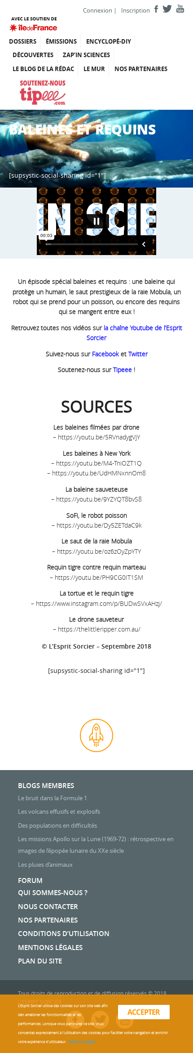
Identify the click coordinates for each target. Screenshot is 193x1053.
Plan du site (40, 961)
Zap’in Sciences (86, 55)
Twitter (138, 354)
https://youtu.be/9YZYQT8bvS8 (99, 499)
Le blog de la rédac (43, 69)
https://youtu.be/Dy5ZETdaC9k (99, 525)
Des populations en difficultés (57, 825)
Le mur (94, 69)
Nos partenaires (140, 69)
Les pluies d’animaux (45, 864)
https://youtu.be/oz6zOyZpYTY (99, 551)
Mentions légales (50, 947)
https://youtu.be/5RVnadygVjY (99, 437)
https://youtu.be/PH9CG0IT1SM (99, 577)
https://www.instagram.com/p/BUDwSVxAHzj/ (99, 603)
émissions (61, 41)
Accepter (143, 1012)
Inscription (135, 10)
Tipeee (122, 369)
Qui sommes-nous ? (53, 892)
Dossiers (22, 41)
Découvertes (33, 55)
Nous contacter (48, 906)
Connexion (97, 10)
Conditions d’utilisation (64, 933)
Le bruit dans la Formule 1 (52, 798)
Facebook (105, 354)
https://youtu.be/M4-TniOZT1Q (99, 463)
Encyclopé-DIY (108, 41)
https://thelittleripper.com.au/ (99, 629)
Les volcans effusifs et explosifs (59, 811)
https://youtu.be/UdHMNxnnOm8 (99, 473)
